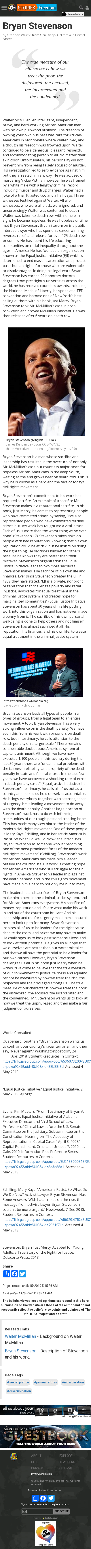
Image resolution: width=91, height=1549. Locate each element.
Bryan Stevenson (20, 1351)
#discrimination (19, 1391)
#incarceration (73, 1382)
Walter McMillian (20, 1336)
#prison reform (45, 1382)
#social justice (18, 1382)
